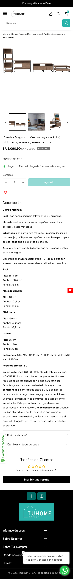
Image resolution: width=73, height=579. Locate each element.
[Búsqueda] (66, 23)
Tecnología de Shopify (51, 572)
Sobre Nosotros (13, 538)
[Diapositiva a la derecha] (67, 123)
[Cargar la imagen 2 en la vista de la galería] (36, 122)
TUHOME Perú (27, 572)
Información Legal (14, 530)
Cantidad (8, 174)
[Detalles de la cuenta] (51, 14)
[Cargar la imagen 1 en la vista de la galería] (17, 122)
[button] (5, 13)
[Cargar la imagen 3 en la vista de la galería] (55, 122)
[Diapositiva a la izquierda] (6, 123)
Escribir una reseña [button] (36, 479)
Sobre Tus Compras (15, 547)
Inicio (5, 34)
